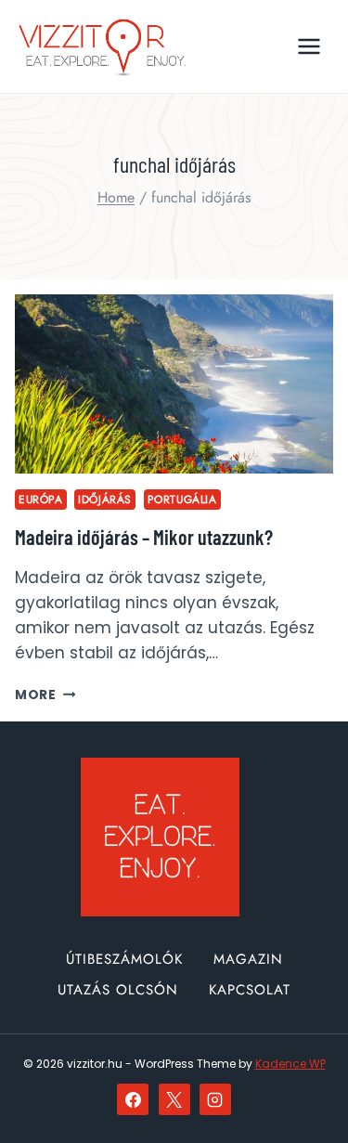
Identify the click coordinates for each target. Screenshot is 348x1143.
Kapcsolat (249, 990)
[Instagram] (215, 1099)
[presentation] (174, 384)
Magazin (248, 959)
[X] (174, 1099)
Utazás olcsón (118, 990)
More (45, 695)
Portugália (182, 499)
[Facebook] (132, 1099)
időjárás (105, 499)
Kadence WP (290, 1064)
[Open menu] (308, 46)
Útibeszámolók (124, 959)
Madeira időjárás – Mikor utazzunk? (144, 537)
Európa (41, 499)
